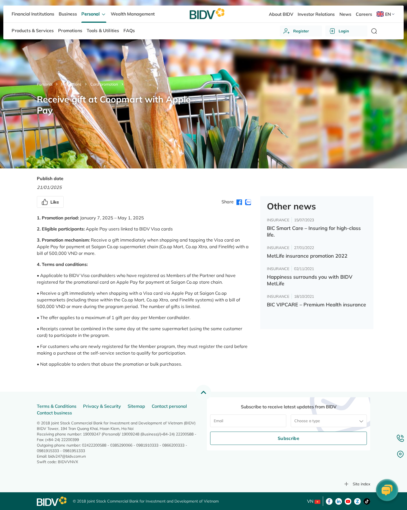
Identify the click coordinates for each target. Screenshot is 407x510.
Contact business (54, 413)
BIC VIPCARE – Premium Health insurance (316, 304)
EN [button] (388, 14)
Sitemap (136, 406)
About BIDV (281, 14)
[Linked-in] (338, 501)
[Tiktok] (367, 501)
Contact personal (169, 406)
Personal (44, 84)
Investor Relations (316, 14)
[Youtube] (348, 501)
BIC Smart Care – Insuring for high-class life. (314, 231)
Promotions (71, 84)
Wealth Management (133, 14)
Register (301, 31)
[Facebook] (329, 501)
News (345, 14)
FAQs (129, 30)
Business (68, 14)
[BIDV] (52, 501)
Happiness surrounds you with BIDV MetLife (309, 280)
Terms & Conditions (56, 406)
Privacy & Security (102, 406)
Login (344, 31)
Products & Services (33, 30)
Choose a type (307, 420)
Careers (364, 14)
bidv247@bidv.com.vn (67, 456)
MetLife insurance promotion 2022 (307, 256)
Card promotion (104, 84)
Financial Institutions (33, 14)
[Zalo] (357, 501)
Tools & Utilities (103, 30)
